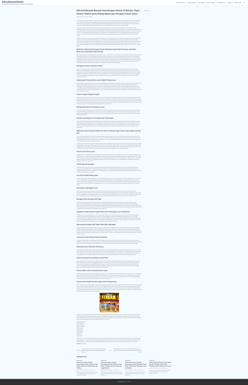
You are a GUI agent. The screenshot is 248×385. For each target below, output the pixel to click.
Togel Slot (230, 2)
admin (90, 16)
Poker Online (238, 2)
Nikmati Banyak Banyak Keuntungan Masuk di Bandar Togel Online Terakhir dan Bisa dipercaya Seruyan (160, 364)
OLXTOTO (128, 381)
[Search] (244, 3)
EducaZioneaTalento (13, 2)
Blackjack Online (191, 2)
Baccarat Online (181, 2)
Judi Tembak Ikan (221, 2)
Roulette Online (211, 2)
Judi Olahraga (201, 2)
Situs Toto (146, 10)
